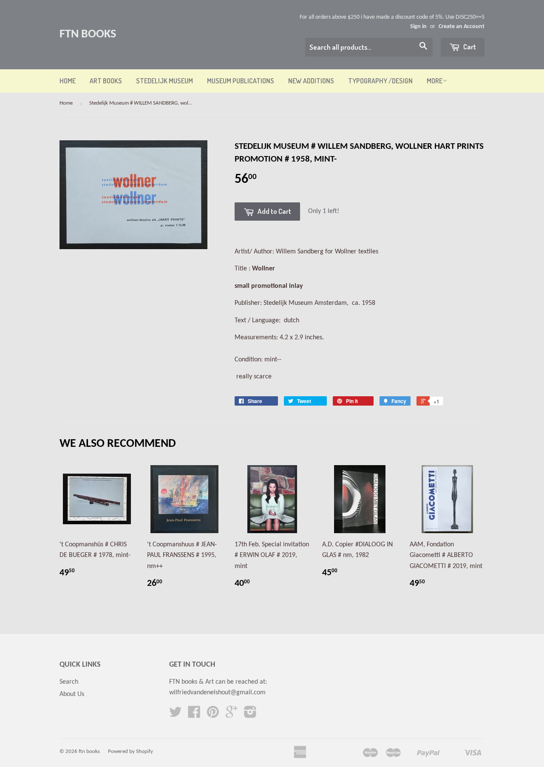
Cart (469, 46)
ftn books (88, 34)
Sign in (418, 26)
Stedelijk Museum (164, 81)
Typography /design (380, 81)
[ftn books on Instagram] (250, 715)
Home (68, 81)
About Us (72, 694)
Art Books (106, 81)
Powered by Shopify (130, 751)
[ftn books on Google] (231, 715)
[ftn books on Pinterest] (213, 715)
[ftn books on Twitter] (175, 715)
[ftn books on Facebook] (194, 715)
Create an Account (461, 26)
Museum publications (240, 81)
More (434, 81)
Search (69, 682)
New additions (311, 81)
